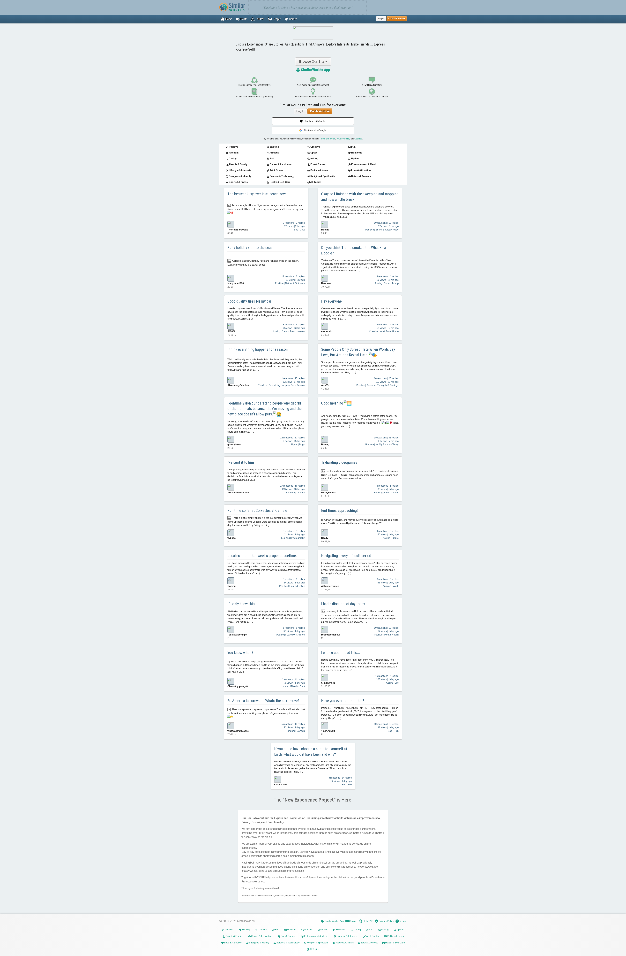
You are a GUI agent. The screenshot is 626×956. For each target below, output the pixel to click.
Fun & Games (288, 936)
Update (400, 929)
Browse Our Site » (313, 61)
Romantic (340, 929)
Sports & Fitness (369, 942)
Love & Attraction (233, 942)
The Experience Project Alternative (254, 85)
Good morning (332, 403)
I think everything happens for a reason (257, 349)
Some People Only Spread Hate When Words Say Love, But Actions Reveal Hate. (358, 352)
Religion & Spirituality (317, 942)
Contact (353, 921)
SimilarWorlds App (315, 70)
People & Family (234, 936)
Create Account (320, 111)
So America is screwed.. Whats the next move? (263, 700)
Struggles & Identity (258, 942)
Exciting (245, 929)
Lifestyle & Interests (347, 936)
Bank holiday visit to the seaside (252, 247)
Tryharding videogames (339, 462)
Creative (262, 929)
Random (291, 929)
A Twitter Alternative (372, 85)
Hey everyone (331, 301)
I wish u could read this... (340, 652)
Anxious (308, 929)
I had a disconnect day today (343, 604)
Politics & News (395, 936)
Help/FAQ (367, 921)
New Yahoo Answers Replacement (313, 85)
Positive (228, 929)
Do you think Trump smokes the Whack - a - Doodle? (354, 250)
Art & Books (372, 936)
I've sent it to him (240, 462)
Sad (370, 929)
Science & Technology (288, 942)
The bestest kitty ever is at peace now (256, 194)
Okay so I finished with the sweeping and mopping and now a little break (360, 197)
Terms (402, 921)
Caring (357, 929)
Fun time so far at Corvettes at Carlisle (257, 510)
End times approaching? (339, 510)
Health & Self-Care (395, 942)
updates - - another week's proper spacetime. (262, 555)
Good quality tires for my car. (249, 301)
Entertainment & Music (316, 936)
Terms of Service (327, 139)
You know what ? (240, 652)
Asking (384, 929)
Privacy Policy (343, 139)
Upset (323, 929)
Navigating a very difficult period (346, 555)
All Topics (314, 949)
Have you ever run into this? (342, 700)
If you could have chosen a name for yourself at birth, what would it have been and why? (310, 752)
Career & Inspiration (261, 936)
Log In (381, 18)
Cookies (358, 139)
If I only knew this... (242, 604)
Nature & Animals (344, 942)
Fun (277, 929)
